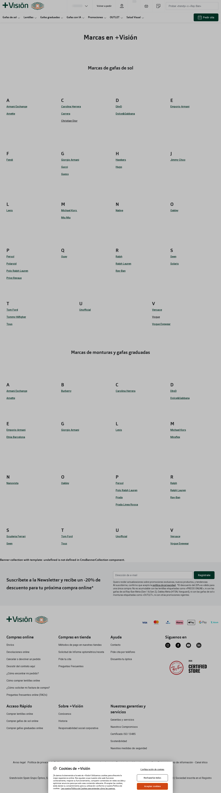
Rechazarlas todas (152, 777)
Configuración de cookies (152, 769)
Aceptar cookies (152, 786)
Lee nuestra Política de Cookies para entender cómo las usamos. (88, 788)
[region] (110, 777)
